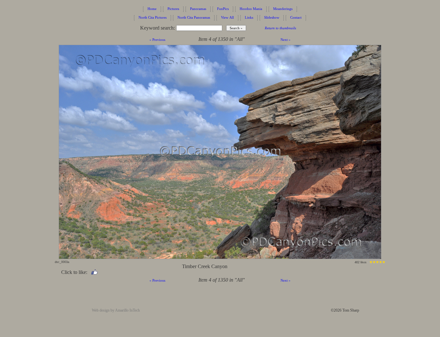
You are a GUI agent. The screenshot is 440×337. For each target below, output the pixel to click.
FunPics (223, 9)
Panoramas (198, 9)
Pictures (173, 9)
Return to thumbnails (280, 28)
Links (249, 17)
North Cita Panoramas (193, 17)
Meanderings (282, 9)
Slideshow (271, 17)
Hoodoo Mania (251, 9)
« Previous (157, 40)
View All (227, 17)
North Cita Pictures (153, 17)
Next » (286, 40)
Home (152, 9)
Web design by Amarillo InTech (116, 310)
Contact (295, 17)
